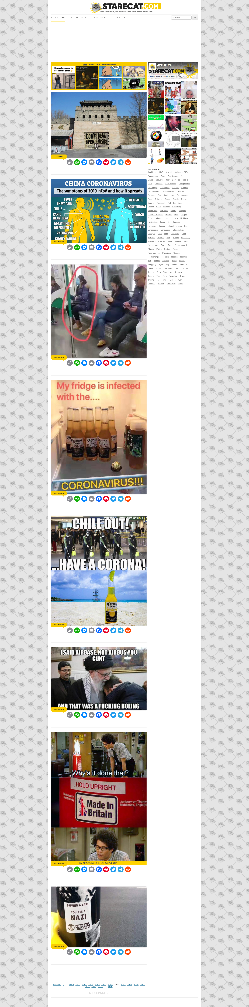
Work (180, 284)
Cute (160, 195)
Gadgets (182, 211)
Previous (57, 984)
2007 (123, 984)
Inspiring (176, 222)
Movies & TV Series (156, 241)
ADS (161, 172)
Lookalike (175, 234)
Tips (158, 276)
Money (176, 238)
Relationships (153, 257)
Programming (154, 253)
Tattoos (151, 272)
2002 (90, 984)
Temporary (167, 272)
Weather (151, 284)
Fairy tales (177, 203)
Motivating (185, 238)
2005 (110, 984)
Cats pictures (184, 184)
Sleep (174, 264)
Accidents (152, 172)
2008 (129, 984)
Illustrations (153, 222)
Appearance (153, 176)
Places (151, 249)
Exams (151, 203)
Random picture (79, 18)
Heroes (175, 218)
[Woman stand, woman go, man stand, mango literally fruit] (156, 156)
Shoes (182, 261)
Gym (150, 218)
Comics (184, 188)
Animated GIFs (181, 172)
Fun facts (164, 211)
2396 (110, 987)
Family (151, 207)
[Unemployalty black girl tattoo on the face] (173, 123)
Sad (149, 261)
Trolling (151, 280)
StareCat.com (58, 18)
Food (158, 207)
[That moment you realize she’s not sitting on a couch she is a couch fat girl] (189, 106)
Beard (150, 180)
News (186, 241)
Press (175, 249)
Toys (165, 276)
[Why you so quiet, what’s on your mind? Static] (173, 139)
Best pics (176, 180)
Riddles (174, 257)
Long (166, 234)
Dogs (150, 199)
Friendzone (152, 211)
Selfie (174, 261)
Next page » (99, 993)
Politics (167, 249)
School (157, 261)
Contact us (119, 18)
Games (168, 215)
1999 (71, 984)
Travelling (173, 276)
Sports (158, 268)
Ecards (175, 199)
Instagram (152, 226)
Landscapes (153, 230)
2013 (100, 987)
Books (185, 180)
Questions (166, 253)
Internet (171, 226)
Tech (159, 272)
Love (184, 234)
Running (183, 257)
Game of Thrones (155, 215)
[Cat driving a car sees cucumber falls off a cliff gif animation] (173, 156)
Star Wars (168, 268)
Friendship (176, 207)
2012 (93, 987)
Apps (163, 176)
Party (163, 245)
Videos (173, 280)
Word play (171, 284)
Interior (162, 226)
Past (170, 245)
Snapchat (183, 264)
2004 (103, 984)
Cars (150, 184)
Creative (151, 195)
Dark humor (169, 195)
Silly (167, 264)
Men (168, 238)
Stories (185, 268)
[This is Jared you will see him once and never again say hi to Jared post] (189, 139)
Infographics (165, 222)
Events (184, 199)
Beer (167, 180)
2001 (84, 984)
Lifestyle (151, 234)
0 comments (59, 242)
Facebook (161, 203)
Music (170, 241)
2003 (97, 984)
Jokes (179, 226)
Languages (165, 230)
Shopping (152, 264)
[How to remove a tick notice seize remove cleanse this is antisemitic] (189, 156)
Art (182, 176)
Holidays (184, 218)
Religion (165, 257)
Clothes (175, 188)
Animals (169, 172)
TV (158, 280)
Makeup (151, 238)
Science (165, 261)
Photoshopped (181, 245)
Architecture (173, 176)
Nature (178, 241)
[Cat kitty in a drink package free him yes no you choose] (156, 89)
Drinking (158, 199)
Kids (186, 226)
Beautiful (159, 180)
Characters (165, 188)
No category (153, 245)
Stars (177, 268)
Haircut (158, 218)
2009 (136, 984)
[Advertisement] (124, 41)
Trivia (182, 276)
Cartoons (158, 184)
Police (159, 249)
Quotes (176, 253)
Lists (160, 234)
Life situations (178, 230)
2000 (77, 984)
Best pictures (101, 18)
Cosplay (180, 191)
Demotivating (182, 195)
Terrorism (179, 272)
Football (166, 207)
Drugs (167, 199)
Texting (151, 276)
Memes (160, 238)
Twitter (164, 280)
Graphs (184, 215)
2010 (142, 984)
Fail (169, 203)
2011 (87, 987)
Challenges (152, 188)
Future (173, 211)
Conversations (168, 191)
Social (150, 268)
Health (166, 218)
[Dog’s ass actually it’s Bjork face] (189, 89)
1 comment (59, 156)
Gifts (176, 215)
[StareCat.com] (124, 7)
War (180, 280)
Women (161, 284)
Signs (160, 264)
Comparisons (153, 191)
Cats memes (170, 184)
